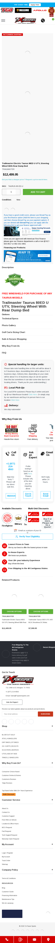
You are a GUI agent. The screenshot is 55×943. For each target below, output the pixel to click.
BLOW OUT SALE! (8, 735)
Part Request (6, 831)
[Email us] (34, 939)
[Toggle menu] (3, 20)
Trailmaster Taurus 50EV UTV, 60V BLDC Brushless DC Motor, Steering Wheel (41, 622)
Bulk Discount (8, 794)
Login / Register (7, 853)
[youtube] (42, 721)
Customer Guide (8, 892)
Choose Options (14, 611)
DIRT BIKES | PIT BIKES (10, 742)
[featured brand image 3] (39, 10)
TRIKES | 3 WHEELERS (10, 757)
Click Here (33, 394)
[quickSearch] (9, 20)
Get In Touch (28, 495)
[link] (14, 597)
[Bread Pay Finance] (6, 210)
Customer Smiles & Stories (11, 775)
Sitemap (5, 864)
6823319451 (11, 496)
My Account (6, 857)
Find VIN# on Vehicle (9, 820)
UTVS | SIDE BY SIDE (9, 754)
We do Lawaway (7, 903)
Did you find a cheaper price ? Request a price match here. (25, 179)
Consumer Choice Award (10, 772)
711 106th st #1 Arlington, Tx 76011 (18, 688)
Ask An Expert (12, 702)
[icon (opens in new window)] (4, 721)
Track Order (6, 860)
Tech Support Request (9, 835)
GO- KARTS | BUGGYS (10, 746)
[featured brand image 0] (7, 10)
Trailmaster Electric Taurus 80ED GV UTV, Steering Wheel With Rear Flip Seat (14, 622)
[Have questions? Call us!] (7, 939)
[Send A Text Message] (20, 939)
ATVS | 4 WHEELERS (9, 738)
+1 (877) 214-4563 (10, 466)
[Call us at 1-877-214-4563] (43, 20)
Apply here (35, 5)
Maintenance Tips (8, 899)
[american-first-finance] (12, 210)
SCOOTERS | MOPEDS (10, 750)
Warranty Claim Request (10, 839)
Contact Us (6, 812)
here (30, 474)
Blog (3, 888)
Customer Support (8, 816)
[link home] (25, 20)
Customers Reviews (9, 779)
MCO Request (7, 827)
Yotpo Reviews (7, 783)
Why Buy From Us (12, 419)
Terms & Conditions (9, 878)
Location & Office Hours (10, 824)
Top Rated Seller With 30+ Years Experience (17, 791)
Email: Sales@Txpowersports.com (18, 696)
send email (45, 495)
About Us (5, 808)
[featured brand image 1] (23, 10)
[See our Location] (48, 939)
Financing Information (9, 895)
